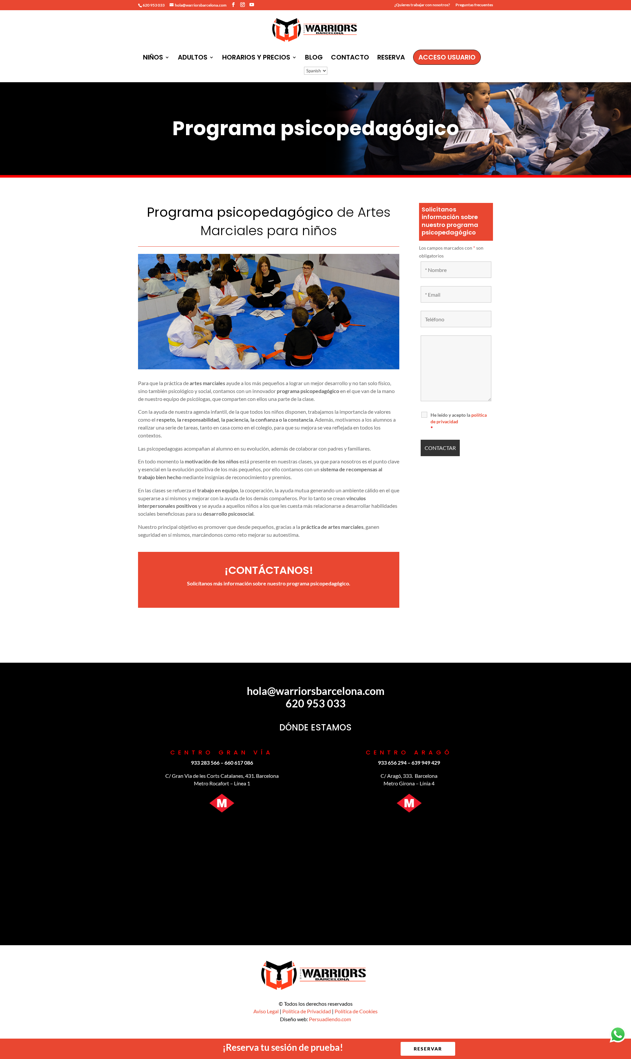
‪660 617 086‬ (238, 762)
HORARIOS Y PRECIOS (256, 58)
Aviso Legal (266, 1011)
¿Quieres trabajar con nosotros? (422, 5)
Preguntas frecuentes (474, 5)
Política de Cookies (356, 1011)
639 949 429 (425, 762)
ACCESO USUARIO (447, 57)
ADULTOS (192, 58)
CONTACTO (350, 58)
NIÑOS (153, 58)
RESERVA (391, 58)
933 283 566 (205, 762)
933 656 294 (392, 762)
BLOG (314, 58)
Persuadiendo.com (330, 1019)
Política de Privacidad (306, 1011)
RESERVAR (428, 1048)
